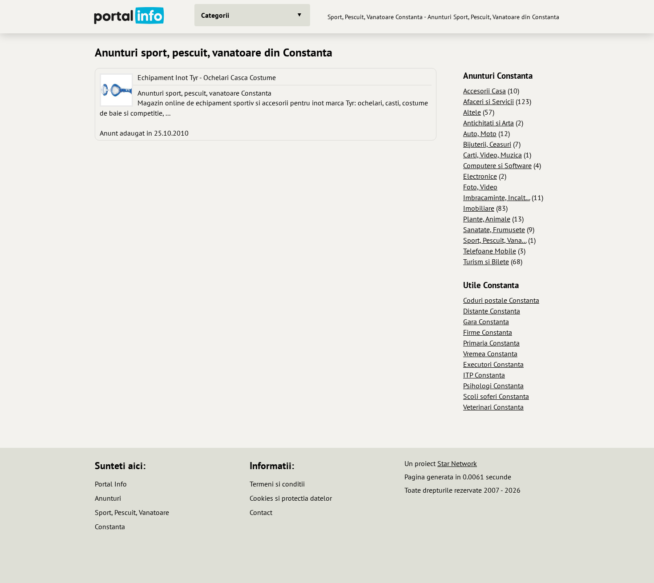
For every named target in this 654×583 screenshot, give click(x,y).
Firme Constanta (487, 332)
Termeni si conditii (277, 483)
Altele (472, 112)
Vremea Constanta (490, 353)
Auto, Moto (480, 133)
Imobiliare (478, 208)
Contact (261, 512)
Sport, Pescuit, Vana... (494, 240)
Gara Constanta (486, 321)
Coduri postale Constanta (501, 300)
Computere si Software (497, 165)
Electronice (480, 176)
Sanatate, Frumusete (494, 229)
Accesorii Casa (484, 90)
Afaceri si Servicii (488, 101)
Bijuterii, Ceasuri (487, 144)
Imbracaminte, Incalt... (496, 197)
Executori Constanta (493, 364)
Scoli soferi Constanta (496, 396)
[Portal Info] (129, 16)
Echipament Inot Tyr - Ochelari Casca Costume (206, 77)
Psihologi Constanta (493, 385)
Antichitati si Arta (488, 122)
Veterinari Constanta (493, 406)
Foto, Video (480, 186)
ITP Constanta (484, 374)
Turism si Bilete (486, 261)
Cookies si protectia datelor (291, 498)
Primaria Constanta (491, 342)
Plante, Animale (486, 218)
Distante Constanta (491, 310)
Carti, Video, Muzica (492, 154)
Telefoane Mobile (489, 250)
